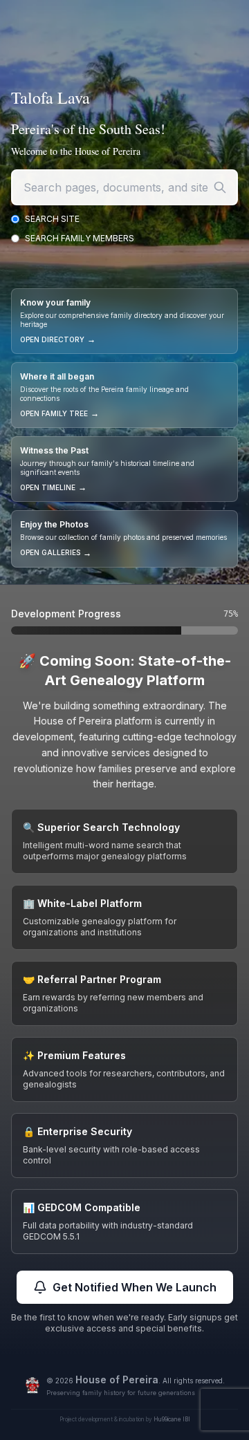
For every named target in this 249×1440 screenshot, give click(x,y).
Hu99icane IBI (172, 1419)
